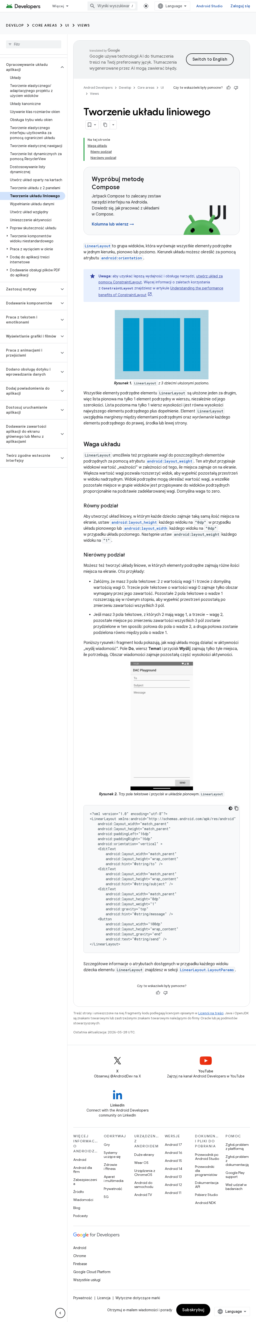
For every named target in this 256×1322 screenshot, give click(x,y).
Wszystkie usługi (86, 1280)
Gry (107, 1144)
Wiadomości (83, 1199)
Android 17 (173, 1144)
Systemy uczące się (112, 1154)
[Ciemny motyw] (231, 808)
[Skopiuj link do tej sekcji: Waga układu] (125, 445)
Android (79, 1159)
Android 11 (173, 1192)
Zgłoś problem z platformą (237, 1146)
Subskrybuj (193, 1309)
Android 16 (173, 1152)
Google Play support (235, 1174)
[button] (29, 67)
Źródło (78, 1191)
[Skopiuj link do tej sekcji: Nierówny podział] (130, 555)
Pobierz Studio (206, 1194)
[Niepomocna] (236, 87)
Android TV (143, 1194)
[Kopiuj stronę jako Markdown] (105, 125)
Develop (15, 25)
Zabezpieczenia (85, 1181)
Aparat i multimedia (114, 1178)
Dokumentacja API (206, 1184)
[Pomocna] (228, 87)
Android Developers (98, 87)
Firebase (80, 1264)
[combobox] (113, 6)
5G (106, 1196)
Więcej (58, 6)
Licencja (103, 1298)
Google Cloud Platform (91, 1272)
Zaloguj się (240, 6)
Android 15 (173, 1160)
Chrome (79, 1256)
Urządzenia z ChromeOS (144, 1172)
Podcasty (80, 1216)
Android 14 (173, 1168)
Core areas (44, 25)
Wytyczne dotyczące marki (138, 1298)
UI (67, 25)
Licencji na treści (211, 1013)
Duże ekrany (144, 1154)
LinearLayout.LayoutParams (207, 969)
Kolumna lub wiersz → (113, 224)
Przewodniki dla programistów (206, 1170)
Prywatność (113, 1188)
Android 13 (173, 1176)
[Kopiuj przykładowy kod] (237, 808)
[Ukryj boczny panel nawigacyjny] (60, 1313)
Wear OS (141, 1162)
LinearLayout (97, 246)
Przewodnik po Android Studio (207, 1156)
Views (84, 25)
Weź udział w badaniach (236, 1186)
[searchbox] (33, 44)
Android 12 (173, 1184)
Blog (76, 1207)
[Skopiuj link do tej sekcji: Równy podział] (123, 506)
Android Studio (209, 6)
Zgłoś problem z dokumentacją (237, 1160)
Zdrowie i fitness (110, 1166)
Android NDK (205, 1202)
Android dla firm (82, 1169)
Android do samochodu (143, 1184)
